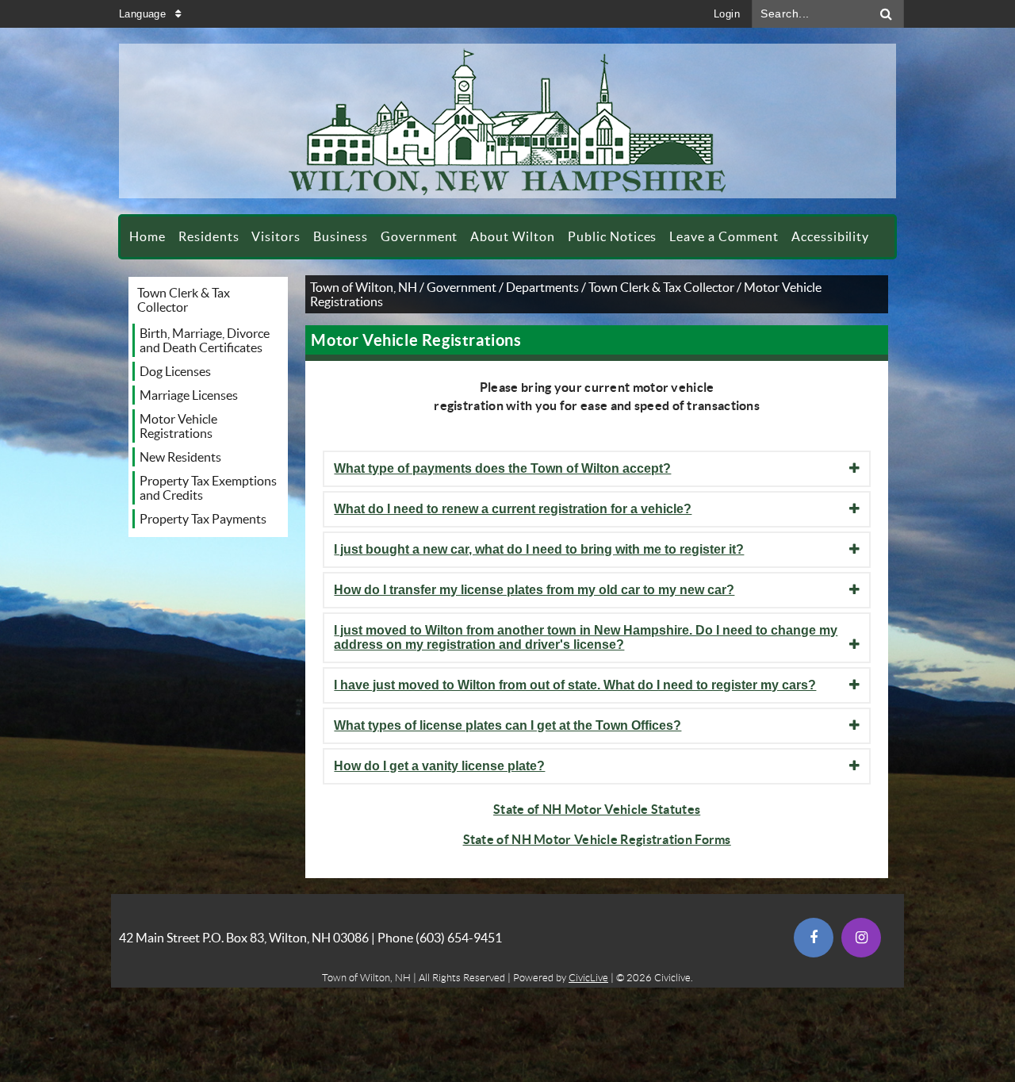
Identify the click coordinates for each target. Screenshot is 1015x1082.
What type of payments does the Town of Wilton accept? (502, 468)
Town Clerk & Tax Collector (183, 300)
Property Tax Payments (203, 519)
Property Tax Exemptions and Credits (208, 488)
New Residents (180, 457)
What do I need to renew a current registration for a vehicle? (512, 509)
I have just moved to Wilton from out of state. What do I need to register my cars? (575, 685)
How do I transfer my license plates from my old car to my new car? (534, 590)
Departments (542, 287)
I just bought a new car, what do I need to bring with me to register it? (539, 549)
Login (727, 14)
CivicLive (588, 978)
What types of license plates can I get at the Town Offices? (507, 725)
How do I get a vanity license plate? (439, 766)
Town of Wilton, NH (363, 287)
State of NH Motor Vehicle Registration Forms (597, 839)
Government (461, 287)
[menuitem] (147, 237)
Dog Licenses (175, 371)
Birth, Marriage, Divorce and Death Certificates (205, 340)
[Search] (886, 14)
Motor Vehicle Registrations (178, 426)
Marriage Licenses (189, 395)
